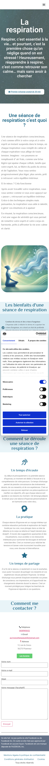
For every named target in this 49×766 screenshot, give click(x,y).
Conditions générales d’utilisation (19, 759)
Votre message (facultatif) (13, 688)
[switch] (42, 389)
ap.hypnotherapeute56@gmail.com (24, 638)
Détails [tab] (21, 340)
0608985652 (24, 631)
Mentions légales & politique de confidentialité (24, 755)
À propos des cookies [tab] (37, 340)
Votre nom (6, 662)
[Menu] (44, 4)
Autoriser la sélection (24, 422)
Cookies (41, 759)
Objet (3, 679)
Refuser (24, 430)
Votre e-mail (6, 670)
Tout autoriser (24, 415)
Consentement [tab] (9, 340)
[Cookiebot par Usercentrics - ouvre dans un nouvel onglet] (35, 333)
